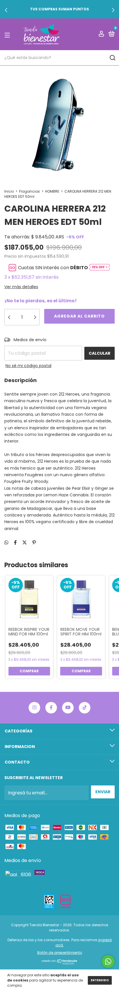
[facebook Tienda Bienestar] (51, 707)
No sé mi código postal (28, 366)
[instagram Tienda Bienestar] (34, 707)
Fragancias (29, 191)
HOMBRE (52, 191)
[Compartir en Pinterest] (34, 542)
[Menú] (8, 34)
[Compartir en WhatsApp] (6, 542)
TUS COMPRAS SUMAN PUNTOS (59, 9)
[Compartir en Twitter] (24, 542)
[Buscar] (112, 58)
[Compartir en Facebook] (15, 542)
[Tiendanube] (60, 963)
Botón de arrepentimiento (59, 952)
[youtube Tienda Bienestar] (68, 707)
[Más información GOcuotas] (100, 267)
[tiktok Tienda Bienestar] (84, 707)
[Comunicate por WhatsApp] (108, 961)
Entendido (100, 980)
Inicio (9, 191)
